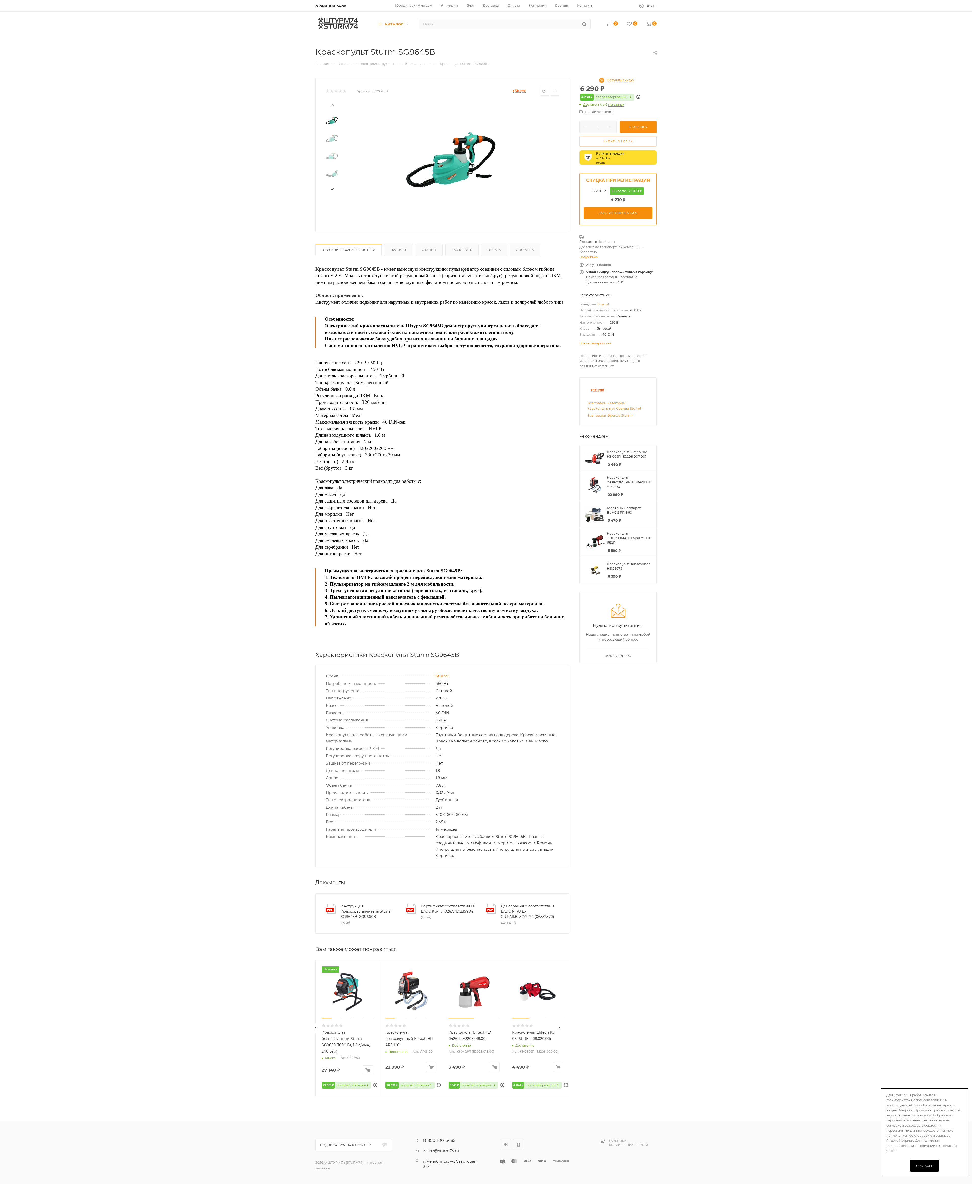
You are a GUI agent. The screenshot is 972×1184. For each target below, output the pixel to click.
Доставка (525, 250)
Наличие (399, 250)
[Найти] (584, 24)
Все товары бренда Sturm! (609, 415)
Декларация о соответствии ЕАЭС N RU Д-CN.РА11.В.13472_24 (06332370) (527, 911)
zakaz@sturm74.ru (441, 1150)
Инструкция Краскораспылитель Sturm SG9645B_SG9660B (366, 911)
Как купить (462, 250)
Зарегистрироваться (618, 213)
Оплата (494, 250)
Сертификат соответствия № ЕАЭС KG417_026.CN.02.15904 (448, 909)
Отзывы (429, 250)
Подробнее (588, 257)
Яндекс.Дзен (518, 1144)
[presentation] (332, 104)
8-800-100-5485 (330, 5)
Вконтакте (505, 1144)
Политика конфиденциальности (628, 1143)
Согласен (925, 1166)
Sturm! (442, 676)
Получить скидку (620, 80)
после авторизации (603, 97)
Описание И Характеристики (348, 250)
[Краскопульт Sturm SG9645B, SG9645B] (451, 160)
